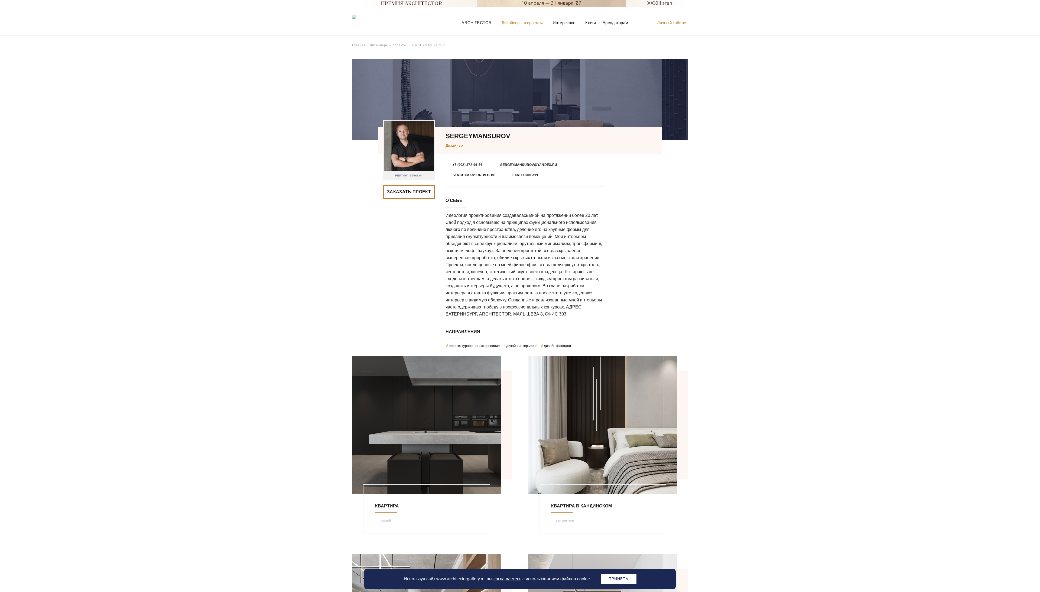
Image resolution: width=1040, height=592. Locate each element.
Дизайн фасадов (557, 346)
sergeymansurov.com (474, 175)
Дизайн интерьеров (521, 346)
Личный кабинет (672, 22)
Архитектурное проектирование (474, 346)
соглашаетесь (507, 579)
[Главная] (380, 22)
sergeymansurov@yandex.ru (528, 165)
